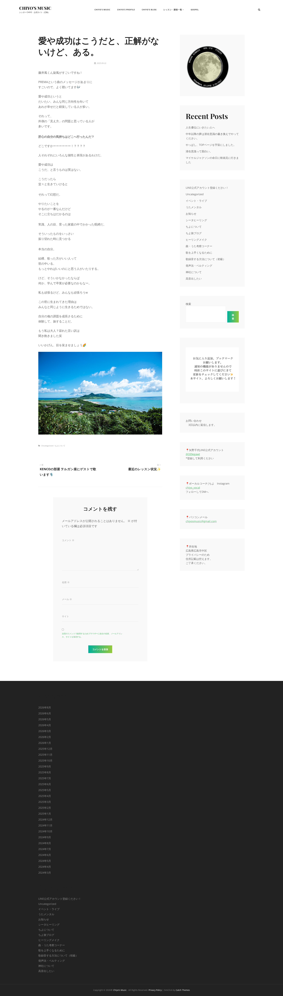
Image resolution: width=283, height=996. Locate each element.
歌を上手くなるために (199, 252)
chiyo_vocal (193, 487)
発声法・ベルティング (199, 265)
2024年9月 (44, 837)
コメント (68, 540)
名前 (66, 582)
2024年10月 (45, 831)
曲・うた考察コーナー (199, 246)
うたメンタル (194, 207)
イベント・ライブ (196, 200)
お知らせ (191, 213)
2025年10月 (45, 760)
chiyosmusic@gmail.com (201, 521)
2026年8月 (44, 707)
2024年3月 (44, 872)
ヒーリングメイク (196, 239)
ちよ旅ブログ (194, 233)
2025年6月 (44, 784)
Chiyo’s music (101, 9)
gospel (195, 9)
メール (67, 599)
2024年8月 (44, 843)
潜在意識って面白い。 (199, 151)
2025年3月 (44, 802)
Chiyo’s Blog (149, 9)
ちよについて (60, 445)
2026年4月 (44, 725)
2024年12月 (45, 819)
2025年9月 (44, 766)
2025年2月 (44, 807)
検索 (188, 304)
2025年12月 (45, 749)
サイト (65, 616)
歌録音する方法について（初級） (206, 259)
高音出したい (194, 278)
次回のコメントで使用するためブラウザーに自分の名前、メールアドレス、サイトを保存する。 (92, 635)
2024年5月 (44, 861)
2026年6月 (44, 713)
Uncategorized (47, 445)
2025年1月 (44, 813)
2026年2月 (44, 737)
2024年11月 (45, 825)
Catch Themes (183, 990)
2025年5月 (44, 790)
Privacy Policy (155, 990)
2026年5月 (44, 719)
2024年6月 (44, 855)
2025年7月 (44, 778)
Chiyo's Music (35, 8)
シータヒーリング (196, 220)
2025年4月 (44, 796)
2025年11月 (45, 754)
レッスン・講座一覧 (172, 9)
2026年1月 (44, 743)
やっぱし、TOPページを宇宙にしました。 (211, 145)
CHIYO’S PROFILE (126, 9)
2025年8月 (44, 772)
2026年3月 (44, 731)
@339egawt (193, 454)
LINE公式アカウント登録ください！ (207, 187)
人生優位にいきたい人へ (200, 127)
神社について (194, 272)
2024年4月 (44, 866)
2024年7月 (44, 849)
